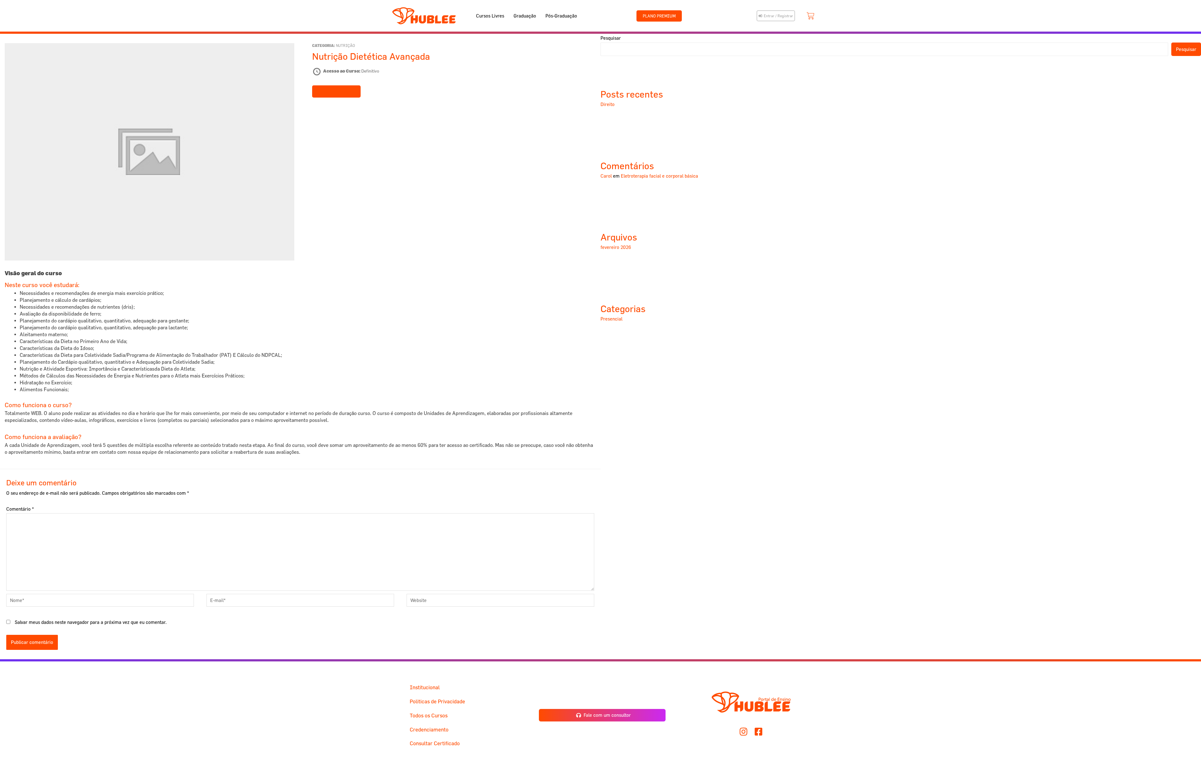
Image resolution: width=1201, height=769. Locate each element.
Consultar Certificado (435, 743)
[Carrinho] (810, 16)
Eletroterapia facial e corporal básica (659, 176)
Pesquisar (610, 38)
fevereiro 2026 (615, 247)
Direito (607, 104)
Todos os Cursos (429, 715)
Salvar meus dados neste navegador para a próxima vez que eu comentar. (91, 622)
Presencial (611, 318)
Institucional (425, 687)
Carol (606, 176)
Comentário (20, 509)
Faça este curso (336, 91)
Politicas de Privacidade (437, 701)
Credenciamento (429, 729)
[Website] (500, 601)
